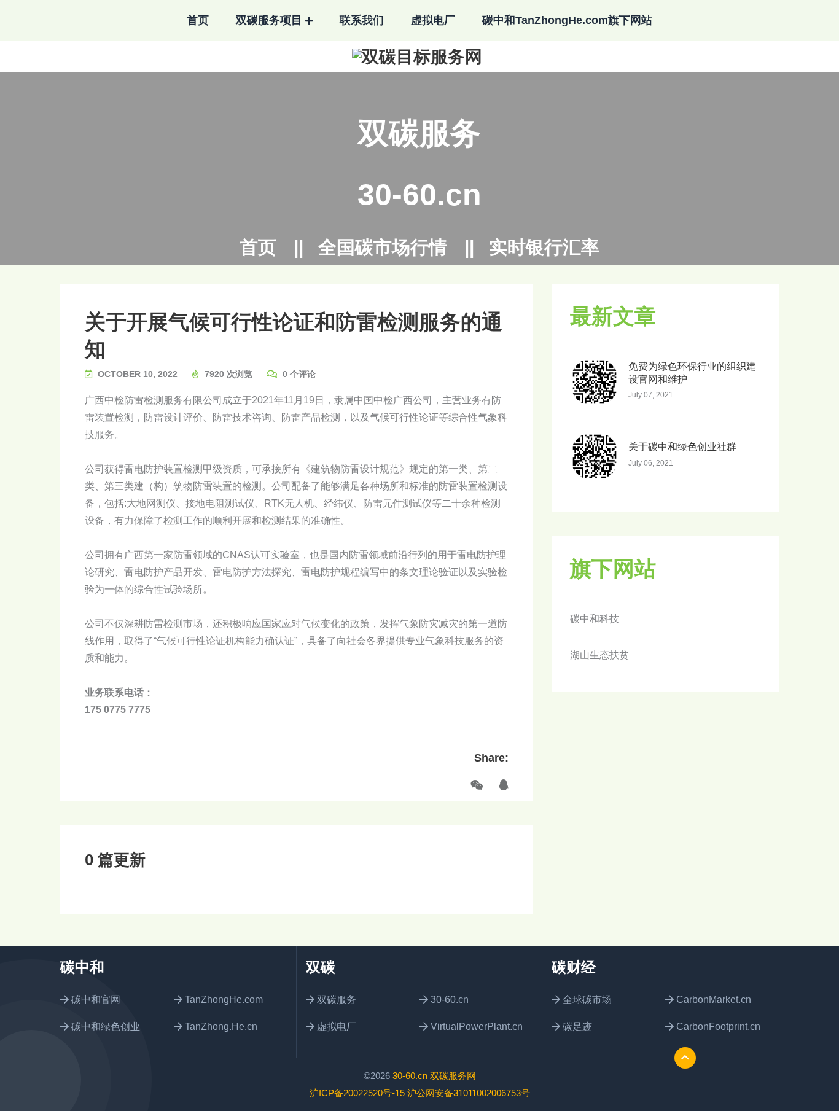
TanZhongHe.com (222, 999)
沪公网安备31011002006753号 (468, 1093)
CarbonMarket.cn (712, 999)
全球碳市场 (586, 999)
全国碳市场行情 (382, 247)
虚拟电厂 (433, 20)
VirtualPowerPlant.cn (475, 1026)
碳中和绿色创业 (104, 1026)
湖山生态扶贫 (599, 655)
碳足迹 (576, 1026)
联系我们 (362, 20)
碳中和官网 (94, 999)
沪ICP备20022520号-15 (357, 1093)
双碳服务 (335, 999)
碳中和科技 (594, 619)
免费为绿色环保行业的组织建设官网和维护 (692, 372)
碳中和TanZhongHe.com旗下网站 (567, 20)
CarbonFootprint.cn (717, 1026)
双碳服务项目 (269, 20)
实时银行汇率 (544, 247)
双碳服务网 (453, 1075)
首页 (198, 20)
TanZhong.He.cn (219, 1026)
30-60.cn (419, 194)
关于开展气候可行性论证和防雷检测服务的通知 (293, 335)
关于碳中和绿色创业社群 (682, 447)
